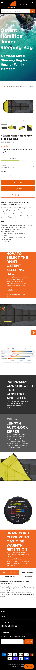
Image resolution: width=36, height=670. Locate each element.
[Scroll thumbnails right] (33, 127)
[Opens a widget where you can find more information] (29, 666)
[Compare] (34, 332)
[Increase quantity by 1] (17, 175)
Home (3, 86)
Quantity (3, 171)
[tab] (9, 572)
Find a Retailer (18, 195)
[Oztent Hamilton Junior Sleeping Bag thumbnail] (4, 128)
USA (23, 4)
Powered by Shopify (18, 666)
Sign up (29, 642)
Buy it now (18, 189)
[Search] (32, 11)
